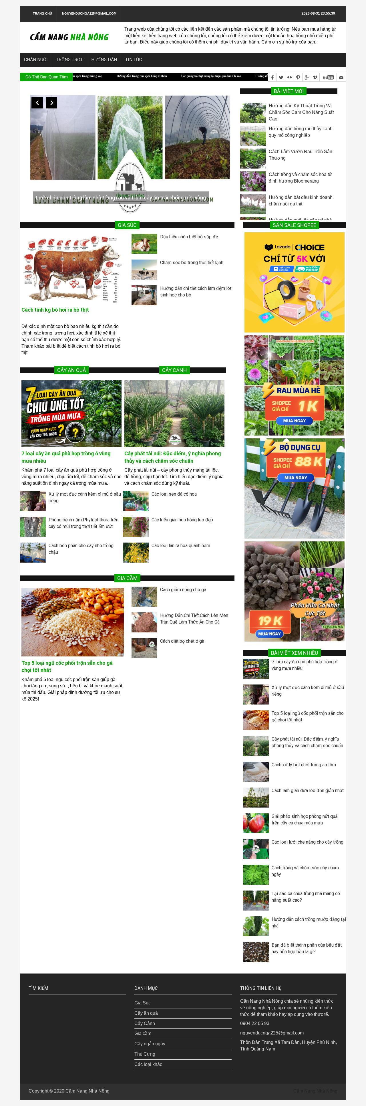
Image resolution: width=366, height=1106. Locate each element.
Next (51, 102)
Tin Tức (133, 59)
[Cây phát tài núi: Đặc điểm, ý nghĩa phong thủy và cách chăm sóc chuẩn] (174, 413)
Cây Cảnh (144, 1023)
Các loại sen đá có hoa (174, 494)
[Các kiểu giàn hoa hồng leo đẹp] (137, 528)
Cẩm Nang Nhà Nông (87, 1091)
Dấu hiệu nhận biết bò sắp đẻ (189, 237)
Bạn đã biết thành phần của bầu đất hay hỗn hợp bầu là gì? (307, 948)
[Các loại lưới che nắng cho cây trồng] (257, 850)
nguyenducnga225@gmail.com (89, 13)
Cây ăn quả (146, 1013)
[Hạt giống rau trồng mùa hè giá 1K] (294, 385)
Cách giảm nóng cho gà (183, 589)
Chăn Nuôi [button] (36, 59)
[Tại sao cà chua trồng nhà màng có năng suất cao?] (257, 902)
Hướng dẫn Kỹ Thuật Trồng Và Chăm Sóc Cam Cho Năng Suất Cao (245, 76)
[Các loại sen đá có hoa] (137, 502)
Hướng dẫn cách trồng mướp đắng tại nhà (309, 923)
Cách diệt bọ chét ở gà (182, 641)
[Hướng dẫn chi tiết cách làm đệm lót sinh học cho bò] (146, 296)
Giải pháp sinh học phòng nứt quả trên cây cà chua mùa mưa (305, 820)
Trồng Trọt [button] (69, 59)
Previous (37, 102)
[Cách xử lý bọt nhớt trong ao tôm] (257, 773)
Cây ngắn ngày (149, 1043)
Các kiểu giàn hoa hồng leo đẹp (182, 520)
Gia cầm (142, 1033)
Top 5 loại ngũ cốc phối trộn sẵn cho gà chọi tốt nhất (308, 717)
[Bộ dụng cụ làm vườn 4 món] (294, 488)
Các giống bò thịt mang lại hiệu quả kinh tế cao (158, 76)
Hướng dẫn (104, 59)
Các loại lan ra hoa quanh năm (181, 545)
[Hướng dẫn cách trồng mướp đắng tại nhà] (257, 927)
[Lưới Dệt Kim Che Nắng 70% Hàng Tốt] (130, 151)
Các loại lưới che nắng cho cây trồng (307, 842)
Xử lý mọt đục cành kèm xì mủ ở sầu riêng (308, 691)
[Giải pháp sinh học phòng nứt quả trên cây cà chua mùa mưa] (257, 824)
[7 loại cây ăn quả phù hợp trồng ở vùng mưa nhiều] (71, 413)
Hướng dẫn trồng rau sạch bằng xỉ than (88, 76)
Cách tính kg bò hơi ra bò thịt (55, 310)
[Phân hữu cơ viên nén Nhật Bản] (294, 591)
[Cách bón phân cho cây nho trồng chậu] (34, 554)
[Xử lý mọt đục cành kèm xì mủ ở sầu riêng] (34, 502)
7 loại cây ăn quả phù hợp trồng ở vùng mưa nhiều (304, 665)
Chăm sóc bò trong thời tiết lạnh (191, 262)
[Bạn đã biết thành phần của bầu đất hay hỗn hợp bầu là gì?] (257, 953)
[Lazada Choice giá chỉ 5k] (294, 282)
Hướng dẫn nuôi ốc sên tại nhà (300, 197)
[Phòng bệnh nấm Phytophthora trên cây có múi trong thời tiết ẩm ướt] (34, 528)
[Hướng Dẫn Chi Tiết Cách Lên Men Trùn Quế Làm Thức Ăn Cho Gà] (146, 623)
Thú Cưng (144, 1054)
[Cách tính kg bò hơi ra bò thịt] (72, 269)
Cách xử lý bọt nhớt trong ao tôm (304, 764)
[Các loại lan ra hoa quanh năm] (137, 554)
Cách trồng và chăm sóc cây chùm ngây (305, 871)
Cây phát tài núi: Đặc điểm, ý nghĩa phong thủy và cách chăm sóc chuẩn (307, 742)
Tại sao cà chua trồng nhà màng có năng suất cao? (306, 897)
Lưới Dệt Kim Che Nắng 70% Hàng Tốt (78, 198)
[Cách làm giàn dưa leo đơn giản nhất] (257, 799)
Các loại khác (148, 1064)
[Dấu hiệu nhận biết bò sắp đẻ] (146, 245)
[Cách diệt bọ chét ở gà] (146, 649)
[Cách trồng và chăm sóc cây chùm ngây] (257, 876)
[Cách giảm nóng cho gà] (146, 598)
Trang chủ (42, 13)
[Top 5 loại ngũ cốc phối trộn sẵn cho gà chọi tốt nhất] (72, 622)
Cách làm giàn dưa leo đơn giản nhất (308, 790)
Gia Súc (142, 1002)
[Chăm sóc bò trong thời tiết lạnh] (146, 271)
